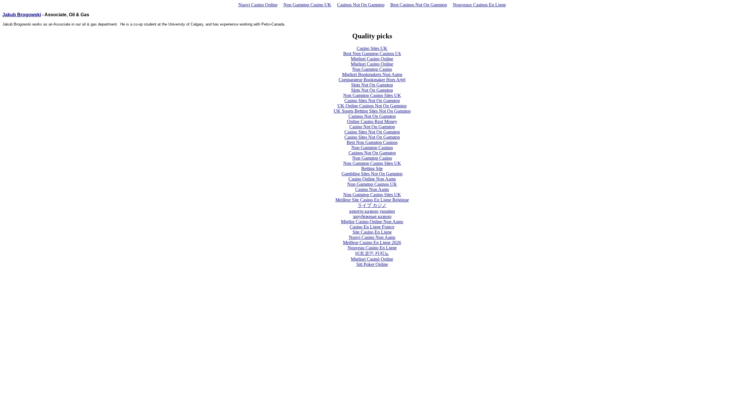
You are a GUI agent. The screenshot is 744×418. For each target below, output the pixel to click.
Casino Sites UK (372, 48)
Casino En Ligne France (372, 226)
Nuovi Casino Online (258, 4)
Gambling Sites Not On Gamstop (372, 173)
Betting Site (372, 168)
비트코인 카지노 (372, 253)
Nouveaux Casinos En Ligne (479, 4)
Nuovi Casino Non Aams (372, 237)
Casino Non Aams (372, 189)
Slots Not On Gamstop (372, 84)
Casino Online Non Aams (372, 178)
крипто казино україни (372, 211)
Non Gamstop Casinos (372, 147)
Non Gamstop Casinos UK (372, 184)
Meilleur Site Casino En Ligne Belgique (372, 199)
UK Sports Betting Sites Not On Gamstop (372, 111)
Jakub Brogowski (21, 14)
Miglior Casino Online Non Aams (372, 221)
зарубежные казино (372, 216)
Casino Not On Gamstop (372, 126)
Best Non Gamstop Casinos (372, 142)
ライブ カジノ (372, 205)
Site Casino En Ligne (372, 232)
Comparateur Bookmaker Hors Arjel (372, 79)
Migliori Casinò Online (372, 259)
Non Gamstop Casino (372, 69)
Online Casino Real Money (372, 121)
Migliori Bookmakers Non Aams (372, 74)
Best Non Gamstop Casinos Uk (372, 53)
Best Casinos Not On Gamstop (418, 4)
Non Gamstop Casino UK (307, 4)
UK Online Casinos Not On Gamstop (372, 105)
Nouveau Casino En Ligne (372, 247)
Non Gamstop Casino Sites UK (372, 95)
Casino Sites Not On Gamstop (372, 100)
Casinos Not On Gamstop (360, 4)
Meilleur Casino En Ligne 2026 (372, 242)
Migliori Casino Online (372, 58)
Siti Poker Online (372, 264)
